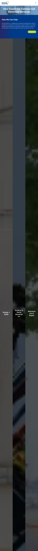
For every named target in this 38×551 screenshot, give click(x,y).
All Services (32, 31)
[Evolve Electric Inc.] (5, 2)
